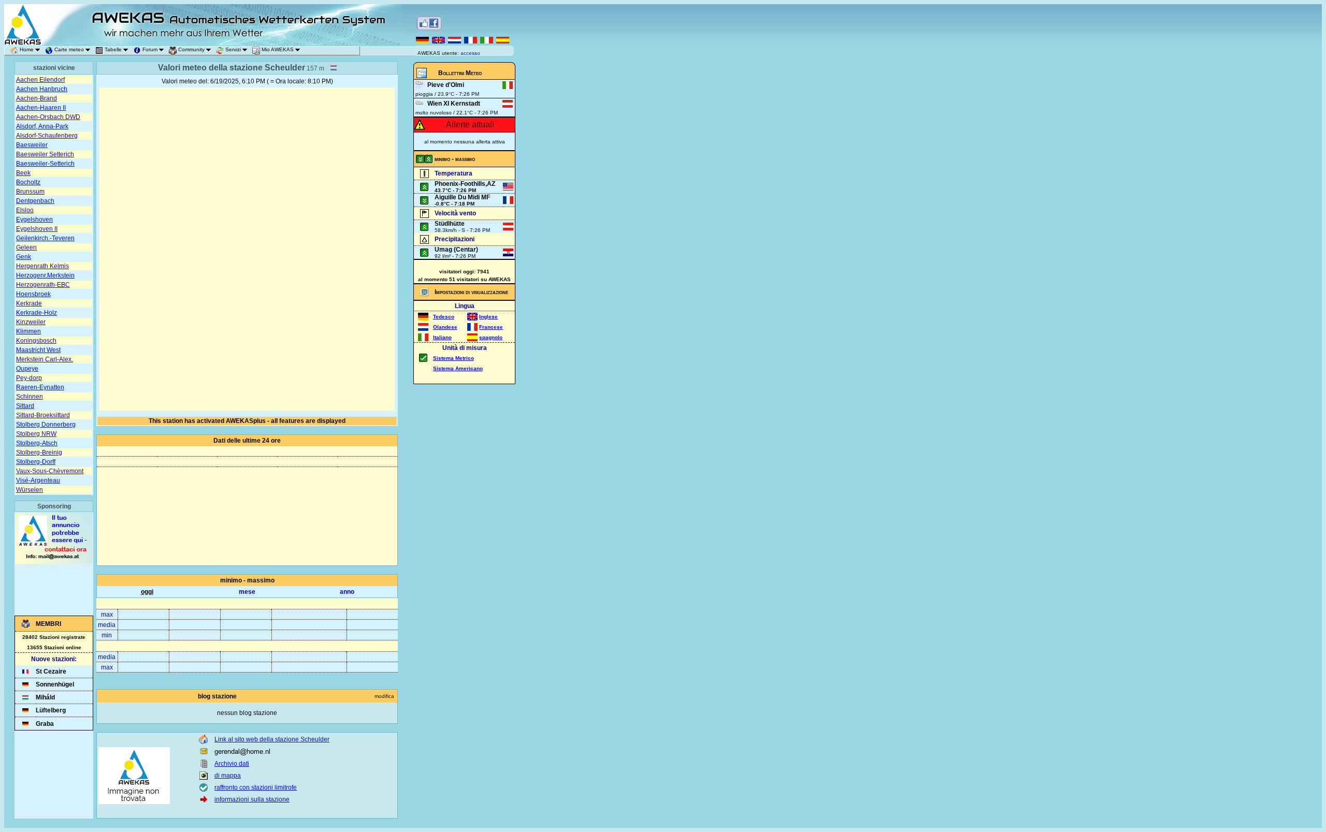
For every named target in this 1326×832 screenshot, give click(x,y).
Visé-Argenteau (38, 480)
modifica (384, 696)
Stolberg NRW (36, 433)
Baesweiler (32, 145)
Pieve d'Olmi (445, 85)
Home (26, 49)
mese (247, 591)
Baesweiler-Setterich (45, 163)
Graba (45, 723)
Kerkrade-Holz (36, 312)
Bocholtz (28, 182)
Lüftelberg (51, 710)
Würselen (29, 489)
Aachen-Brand (36, 98)
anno (347, 591)
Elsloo (25, 210)
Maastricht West (38, 350)
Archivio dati (231, 763)
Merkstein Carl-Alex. (44, 359)
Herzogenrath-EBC (43, 284)
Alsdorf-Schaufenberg (47, 135)
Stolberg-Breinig (39, 452)
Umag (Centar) (456, 249)
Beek (23, 173)
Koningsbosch (36, 340)
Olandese (445, 327)
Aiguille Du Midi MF (462, 197)
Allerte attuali (470, 124)
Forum (150, 49)
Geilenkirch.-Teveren (45, 238)
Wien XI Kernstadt (453, 103)
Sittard (25, 406)
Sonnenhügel (55, 684)
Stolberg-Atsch (36, 443)
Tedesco (443, 316)
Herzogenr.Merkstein (45, 275)
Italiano (442, 337)
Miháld (45, 697)
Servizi (233, 49)
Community (191, 49)
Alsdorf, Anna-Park (42, 126)
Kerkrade (29, 303)
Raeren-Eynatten (40, 387)
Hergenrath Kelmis (42, 266)
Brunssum (30, 191)
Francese (491, 327)
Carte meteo (69, 49)
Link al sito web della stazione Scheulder (271, 739)
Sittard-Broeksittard (43, 415)
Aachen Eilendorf (40, 79)
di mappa (227, 775)
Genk (23, 256)
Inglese (488, 316)
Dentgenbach (35, 201)
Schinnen (29, 396)
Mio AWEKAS (277, 49)
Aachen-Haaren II (41, 107)
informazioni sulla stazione (252, 799)
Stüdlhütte (450, 223)
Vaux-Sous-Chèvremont (49, 471)
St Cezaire (51, 671)
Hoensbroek (33, 294)
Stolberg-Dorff (35, 461)
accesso (470, 53)
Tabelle (113, 49)
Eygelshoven (34, 219)
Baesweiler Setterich (45, 154)
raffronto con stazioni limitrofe (255, 787)
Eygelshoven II (36, 228)
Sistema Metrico (453, 358)
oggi (147, 591)
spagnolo (490, 337)
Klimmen (28, 331)
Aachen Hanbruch (41, 89)
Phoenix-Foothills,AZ (465, 183)
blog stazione (217, 696)
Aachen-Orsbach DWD (48, 117)
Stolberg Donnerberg (46, 424)
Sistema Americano (458, 368)
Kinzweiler (31, 322)
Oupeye (27, 368)
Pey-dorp (29, 378)
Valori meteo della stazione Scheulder (231, 67)
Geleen (26, 247)
